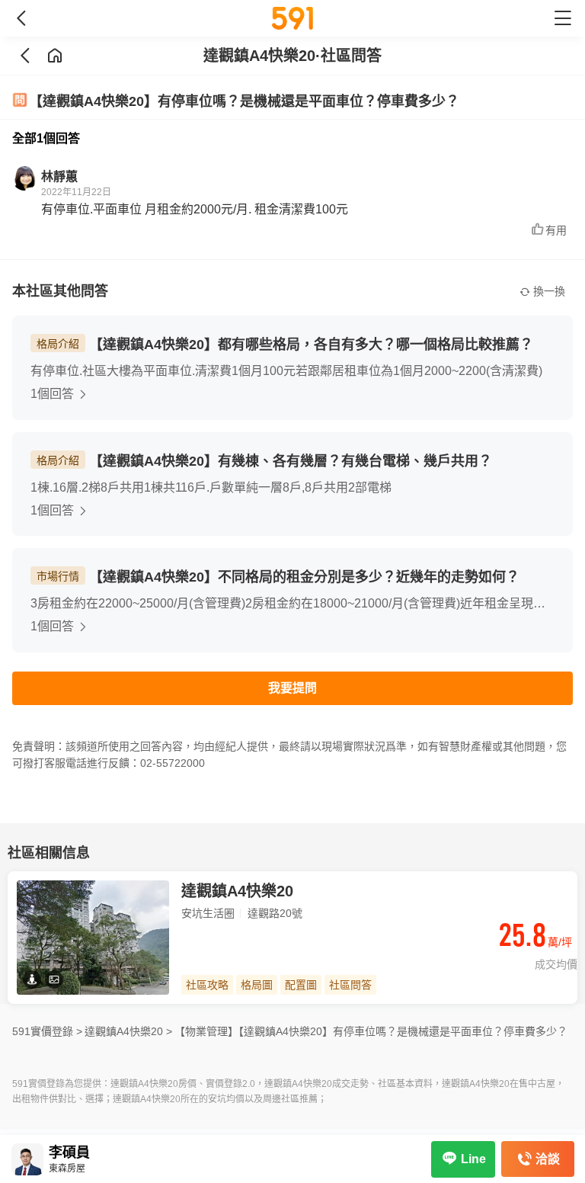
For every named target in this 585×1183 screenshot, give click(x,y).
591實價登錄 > (47, 1031)
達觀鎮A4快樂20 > (128, 1031)
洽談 (547, 1159)
